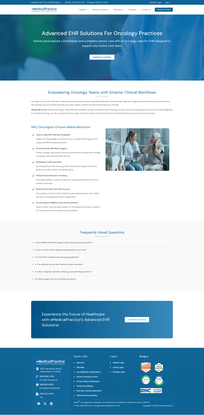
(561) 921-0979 (46, 393)
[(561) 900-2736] (37, 376)
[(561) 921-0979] (37, 394)
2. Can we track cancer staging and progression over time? (61, 250)
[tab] (102, 243)
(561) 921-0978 (102, 2)
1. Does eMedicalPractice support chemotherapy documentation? (63, 242)
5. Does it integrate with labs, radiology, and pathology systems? (63, 271)
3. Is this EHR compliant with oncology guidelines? (57, 257)
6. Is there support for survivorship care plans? (55, 279)
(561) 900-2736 (78, 2)
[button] (170, 2)
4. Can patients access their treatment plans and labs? (59, 264)
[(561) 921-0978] (37, 385)
